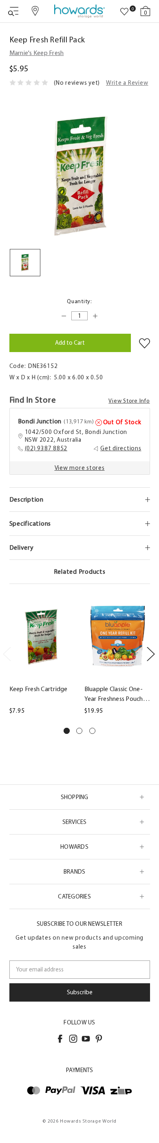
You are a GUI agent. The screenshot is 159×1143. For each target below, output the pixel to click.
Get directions (120, 448)
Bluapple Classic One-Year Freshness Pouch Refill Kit (113, 694)
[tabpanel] (42, 657)
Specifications (30, 523)
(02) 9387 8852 (46, 448)
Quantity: (79, 301)
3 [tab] (92, 731)
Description (26, 499)
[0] (124, 12)
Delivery (21, 547)
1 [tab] (67, 731)
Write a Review (127, 82)
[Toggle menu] (13, 11)
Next (150, 653)
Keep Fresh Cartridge (38, 689)
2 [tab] (79, 731)
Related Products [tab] (80, 571)
